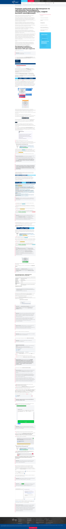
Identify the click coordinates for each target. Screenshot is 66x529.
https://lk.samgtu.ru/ (21, 50)
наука (28, 523)
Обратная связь (20, 523)
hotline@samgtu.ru (44, 37)
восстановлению (18, 53)
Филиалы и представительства (40, 520)
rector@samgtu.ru (20, 522)
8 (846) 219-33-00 (44, 36)
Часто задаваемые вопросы (49, 522)
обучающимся (29, 520)
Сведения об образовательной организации (40, 522)
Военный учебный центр (49, 520)
